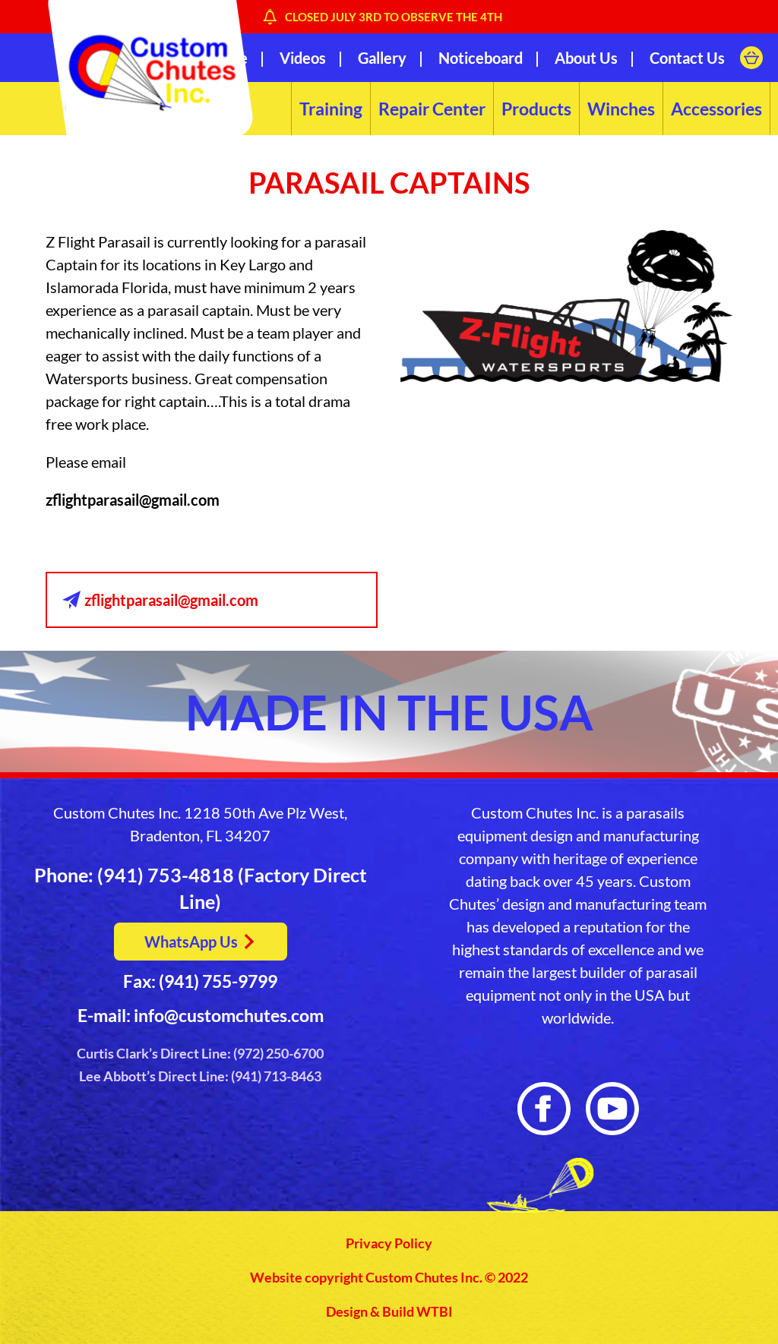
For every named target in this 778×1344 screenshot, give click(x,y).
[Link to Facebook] (544, 1108)
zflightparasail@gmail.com (133, 500)
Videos (303, 58)
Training (330, 109)
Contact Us (687, 58)
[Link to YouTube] (612, 1108)
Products (536, 109)
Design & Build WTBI (389, 1312)
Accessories (716, 109)
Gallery (382, 58)
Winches (621, 109)
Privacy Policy (389, 1243)
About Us (586, 58)
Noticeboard (480, 58)
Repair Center (431, 109)
